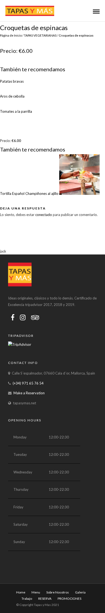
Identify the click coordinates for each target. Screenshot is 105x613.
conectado (43, 214)
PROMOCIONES (69, 598)
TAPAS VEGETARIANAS (40, 35)
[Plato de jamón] (79, 175)
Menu (36, 592)
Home (20, 592)
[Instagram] (23, 317)
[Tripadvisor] (35, 317)
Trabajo (27, 598)
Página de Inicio (11, 35)
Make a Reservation (29, 393)
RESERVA (44, 598)
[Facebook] (13, 317)
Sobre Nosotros (57, 592)
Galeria (80, 592)
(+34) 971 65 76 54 (28, 383)
